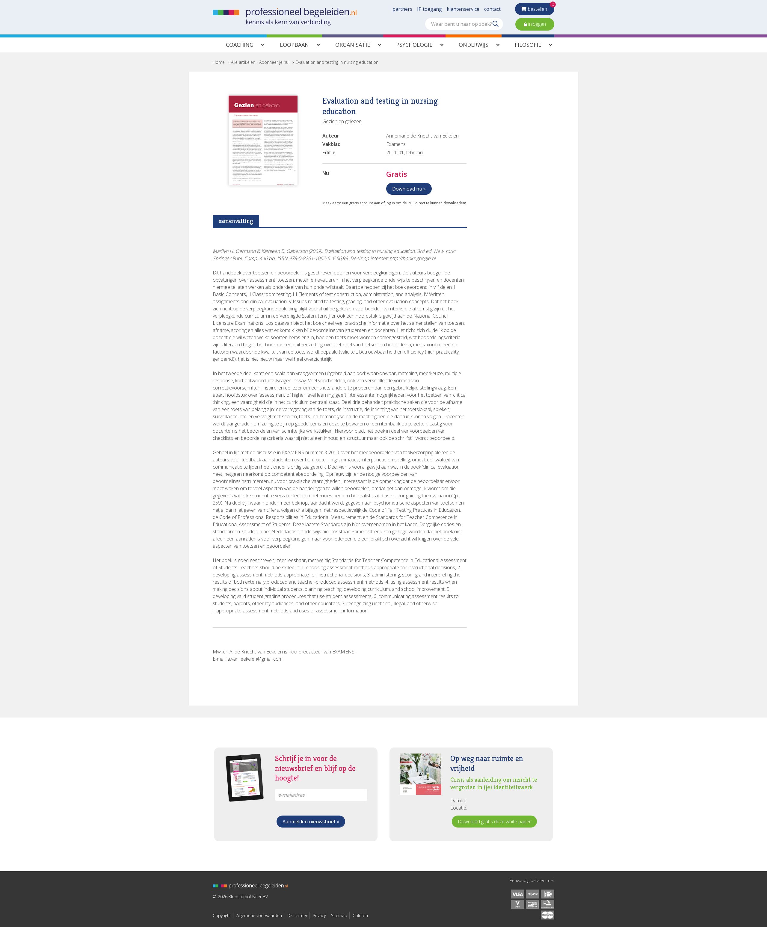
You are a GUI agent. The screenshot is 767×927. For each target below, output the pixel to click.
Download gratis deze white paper (494, 821)
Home (219, 62)
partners (402, 9)
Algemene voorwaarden (259, 915)
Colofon (360, 915)
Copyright (222, 915)
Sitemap (339, 915)
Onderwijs (473, 44)
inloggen (536, 24)
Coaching (239, 44)
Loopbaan (294, 44)
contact (492, 9)
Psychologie (414, 44)
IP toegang (429, 9)
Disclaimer (297, 915)
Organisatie (352, 44)
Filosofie (528, 44)
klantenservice (463, 9)
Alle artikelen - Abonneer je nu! (260, 62)
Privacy (319, 915)
